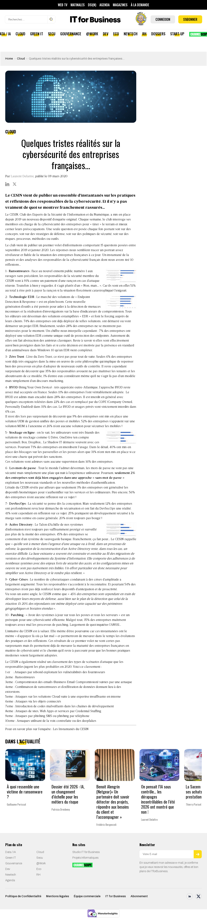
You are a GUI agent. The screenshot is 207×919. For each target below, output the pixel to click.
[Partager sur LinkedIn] (7, 184)
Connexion (162, 19)
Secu (51, 33)
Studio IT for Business (86, 852)
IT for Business (115, 896)
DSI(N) (92, 4)
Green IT (36, 33)
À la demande (140, 4)
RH (144, 33)
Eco (116, 33)
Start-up (177, 33)
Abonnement (139, 896)
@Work (92, 33)
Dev (105, 33)
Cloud (20, 33)
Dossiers (158, 33)
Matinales (78, 4)
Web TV (62, 4)
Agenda (104, 4)
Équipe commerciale (87, 896)
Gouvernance (70, 33)
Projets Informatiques (85, 857)
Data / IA (10, 852)
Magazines (120, 4)
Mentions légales (57, 896)
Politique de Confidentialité (23, 896)
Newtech (130, 33)
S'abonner (190, 19)
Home (9, 58)
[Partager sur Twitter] (15, 184)
